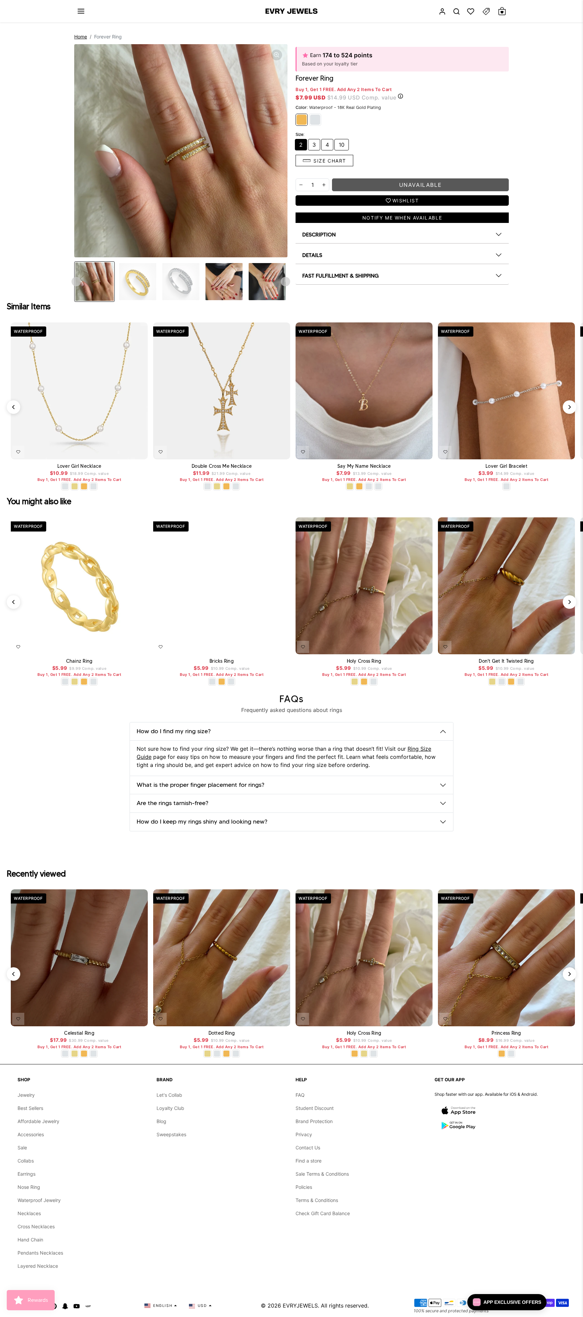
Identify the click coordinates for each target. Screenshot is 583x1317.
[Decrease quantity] (301, 185)
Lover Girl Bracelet (506, 466)
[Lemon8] (88, 1305)
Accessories (31, 1134)
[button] (81, 11)
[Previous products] (13, 407)
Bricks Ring (222, 661)
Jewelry (26, 1095)
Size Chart (329, 161)
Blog (161, 1121)
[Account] (442, 11)
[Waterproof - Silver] (315, 120)
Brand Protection (314, 1121)
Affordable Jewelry (38, 1121)
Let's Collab (169, 1095)
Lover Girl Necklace (79, 466)
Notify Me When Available (402, 218)
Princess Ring (506, 1033)
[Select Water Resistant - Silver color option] (65, 486)
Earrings (26, 1174)
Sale (22, 1147)
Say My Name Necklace (364, 466)
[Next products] (569, 407)
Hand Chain (30, 1239)
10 (341, 144)
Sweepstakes (171, 1134)
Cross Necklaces (36, 1226)
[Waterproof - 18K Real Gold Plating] (302, 120)
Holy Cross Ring (364, 661)
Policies (304, 1187)
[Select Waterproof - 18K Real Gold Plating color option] (84, 486)
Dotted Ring (222, 1033)
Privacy (304, 1134)
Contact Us (308, 1147)
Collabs (26, 1161)
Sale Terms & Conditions (322, 1174)
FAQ (300, 1095)
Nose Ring (29, 1187)
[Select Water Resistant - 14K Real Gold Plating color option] (75, 486)
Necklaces (29, 1213)
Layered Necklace (38, 1266)
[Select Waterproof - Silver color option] (93, 486)
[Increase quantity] (324, 185)
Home (80, 36)
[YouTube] (76, 1305)
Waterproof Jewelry (39, 1200)
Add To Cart (125, 451)
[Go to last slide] (76, 281)
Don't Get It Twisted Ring (506, 661)
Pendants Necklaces (40, 1253)
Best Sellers (30, 1108)
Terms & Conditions (317, 1200)
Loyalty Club (170, 1108)
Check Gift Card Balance (323, 1213)
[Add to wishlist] (18, 452)
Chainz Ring (79, 661)
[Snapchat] (65, 1305)
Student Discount (315, 1108)
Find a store (309, 1161)
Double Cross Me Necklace (222, 466)
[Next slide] (285, 281)
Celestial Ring (79, 1033)
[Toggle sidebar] (486, 11)
